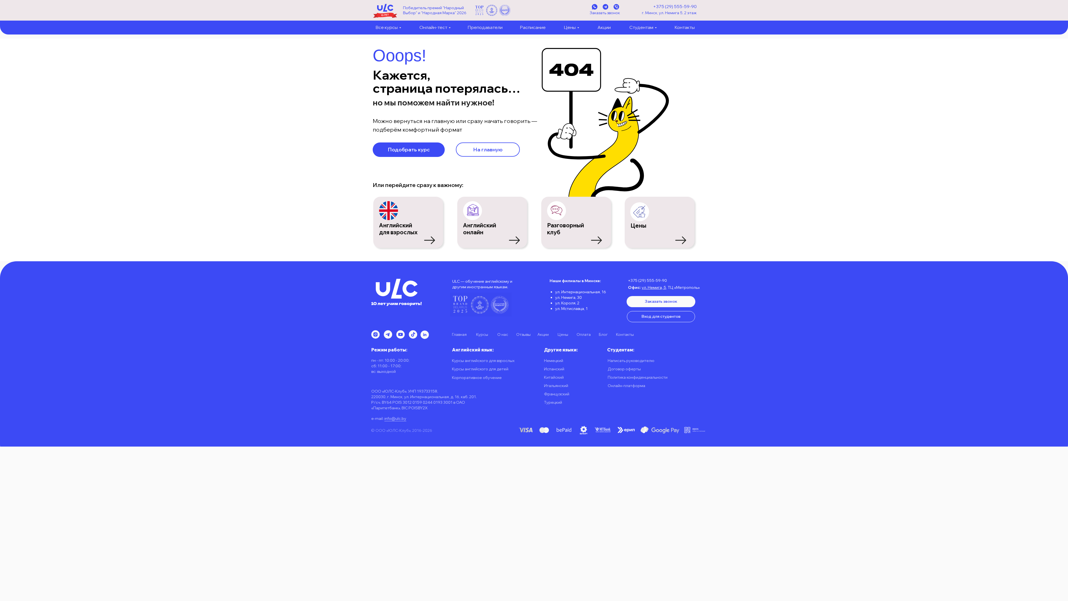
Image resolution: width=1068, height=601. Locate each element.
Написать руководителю (631, 360)
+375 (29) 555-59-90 (675, 6)
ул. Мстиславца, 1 (571, 308)
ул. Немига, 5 (654, 287)
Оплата (584, 334)
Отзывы (523, 334)
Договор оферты (624, 368)
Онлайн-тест (433, 27)
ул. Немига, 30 (568, 297)
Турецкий (553, 402)
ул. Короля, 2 (567, 303)
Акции (604, 27)
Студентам (641, 27)
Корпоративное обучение (477, 377)
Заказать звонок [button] (605, 12)
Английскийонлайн (479, 229)
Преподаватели (485, 27)
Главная (459, 334)
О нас (502, 334)
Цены (570, 27)
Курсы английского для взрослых (483, 360)
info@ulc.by (395, 418)
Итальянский (556, 385)
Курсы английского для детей (480, 368)
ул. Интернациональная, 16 (580, 291)
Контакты (684, 27)
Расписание (533, 27)
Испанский (554, 368)
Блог (603, 334)
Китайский (554, 377)
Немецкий (553, 360)
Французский (556, 393)
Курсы (482, 334)
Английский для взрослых (398, 229)
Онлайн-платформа (626, 385)
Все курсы (386, 27)
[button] (409, 149)
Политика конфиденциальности (638, 377)
